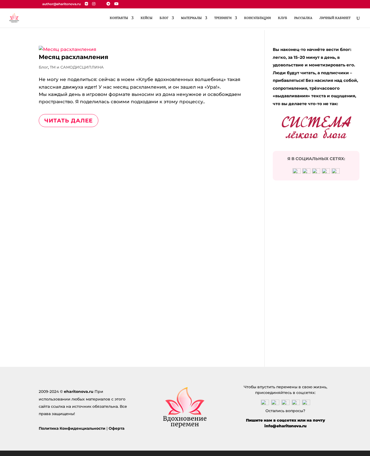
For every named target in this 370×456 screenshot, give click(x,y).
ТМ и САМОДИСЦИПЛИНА (77, 67)
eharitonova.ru (78, 391)
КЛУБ (282, 18)
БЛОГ (164, 18)
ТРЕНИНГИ (223, 18)
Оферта (116, 428)
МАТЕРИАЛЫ (191, 18)
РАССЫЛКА (303, 18)
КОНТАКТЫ (119, 18)
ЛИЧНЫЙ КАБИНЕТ (334, 18)
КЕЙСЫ (146, 18)
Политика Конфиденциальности (72, 428)
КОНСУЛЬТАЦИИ (257, 18)
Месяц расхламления (73, 57)
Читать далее (68, 120)
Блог (43, 67)
